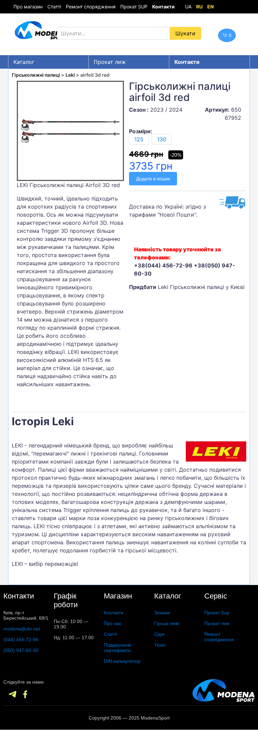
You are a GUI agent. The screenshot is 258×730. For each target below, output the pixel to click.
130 (161, 139)
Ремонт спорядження (91, 6)
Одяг (159, 634)
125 (138, 139)
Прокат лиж (110, 62)
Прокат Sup (216, 612)
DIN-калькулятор (122, 661)
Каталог (23, 62)
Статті (54, 6)
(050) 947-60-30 (20, 650)
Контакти (113, 612)
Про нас (113, 623)
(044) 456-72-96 (20, 639)
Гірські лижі (166, 623)
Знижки (162, 612)
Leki (70, 75)
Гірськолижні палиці (36, 75)
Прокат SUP (133, 6)
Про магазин (28, 6)
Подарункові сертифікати (117, 647)
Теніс (160, 645)
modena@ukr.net (21, 628)
